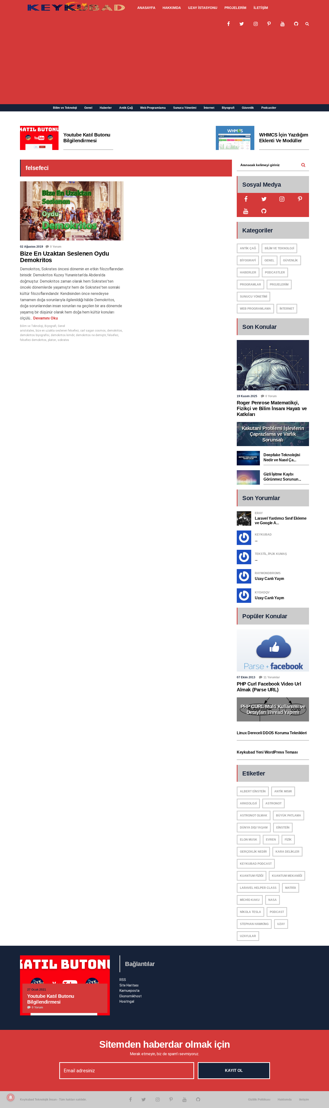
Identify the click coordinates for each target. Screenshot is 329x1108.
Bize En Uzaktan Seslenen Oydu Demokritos (64, 257)
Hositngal (126, 1001)
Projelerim (279, 284)
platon (52, 340)
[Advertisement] (164, 68)
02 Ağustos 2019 (31, 246)
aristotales (27, 330)
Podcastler (268, 107)
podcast (277, 912)
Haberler (106, 107)
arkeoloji (248, 803)
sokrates (63, 340)
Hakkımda (285, 1099)
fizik (288, 839)
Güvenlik (248, 107)
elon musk (248, 839)
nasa (272, 900)
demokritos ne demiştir (91, 335)
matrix (290, 888)
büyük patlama (288, 815)
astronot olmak (253, 815)
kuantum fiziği (251, 875)
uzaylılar (248, 936)
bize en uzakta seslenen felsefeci (57, 330)
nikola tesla (250, 912)
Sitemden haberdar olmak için (164, 1044)
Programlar (250, 284)
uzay (281, 924)
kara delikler (287, 851)
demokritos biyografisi (34, 335)
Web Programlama (153, 107)
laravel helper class (258, 888)
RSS (122, 980)
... (256, 540)
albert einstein (253, 791)
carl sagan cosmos (93, 330)
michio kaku (250, 900)
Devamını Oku (45, 318)
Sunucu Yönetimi (184, 107)
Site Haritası (128, 985)
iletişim (304, 1099)
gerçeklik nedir (253, 851)
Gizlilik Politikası (259, 1099)
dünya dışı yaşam (254, 827)
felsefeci (112, 335)
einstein (283, 827)
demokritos (114, 330)
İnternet (209, 107)
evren (271, 839)
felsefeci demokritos (33, 340)
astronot (273, 803)
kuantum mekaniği (287, 875)
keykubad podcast (256, 863)
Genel (88, 107)
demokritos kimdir (62, 335)
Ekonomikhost (130, 996)
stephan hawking (254, 924)
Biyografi (228, 107)
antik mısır (283, 791)
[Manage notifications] (10, 1097)
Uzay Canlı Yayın (269, 579)
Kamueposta (129, 990)
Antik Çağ (126, 107)
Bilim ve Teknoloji (65, 107)
